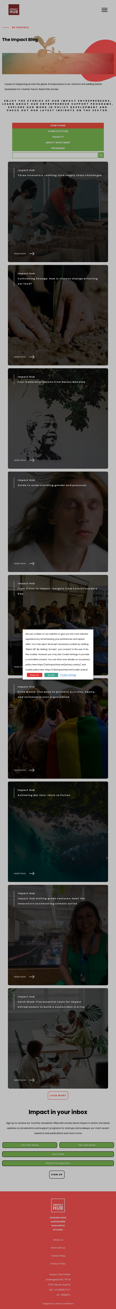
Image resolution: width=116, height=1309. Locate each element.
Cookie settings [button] (68, 675)
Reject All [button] (34, 675)
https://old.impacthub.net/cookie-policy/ (66, 669)
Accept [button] (51, 675)
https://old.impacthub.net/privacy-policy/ (59, 664)
